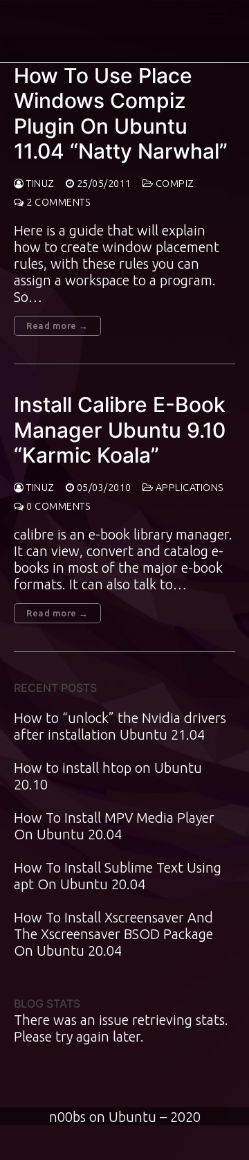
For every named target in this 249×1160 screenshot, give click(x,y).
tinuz (39, 183)
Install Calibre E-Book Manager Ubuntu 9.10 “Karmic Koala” (119, 429)
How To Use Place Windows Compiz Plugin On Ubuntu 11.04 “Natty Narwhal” (121, 113)
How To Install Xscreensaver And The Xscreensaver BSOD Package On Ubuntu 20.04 (113, 933)
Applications (188, 487)
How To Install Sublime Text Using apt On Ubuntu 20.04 (117, 875)
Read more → (57, 325)
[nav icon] (215, 18)
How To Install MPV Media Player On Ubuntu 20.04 (114, 826)
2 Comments (57, 202)
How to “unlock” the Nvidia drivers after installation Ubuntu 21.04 (120, 726)
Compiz (173, 183)
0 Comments (57, 506)
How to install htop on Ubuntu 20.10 (108, 776)
